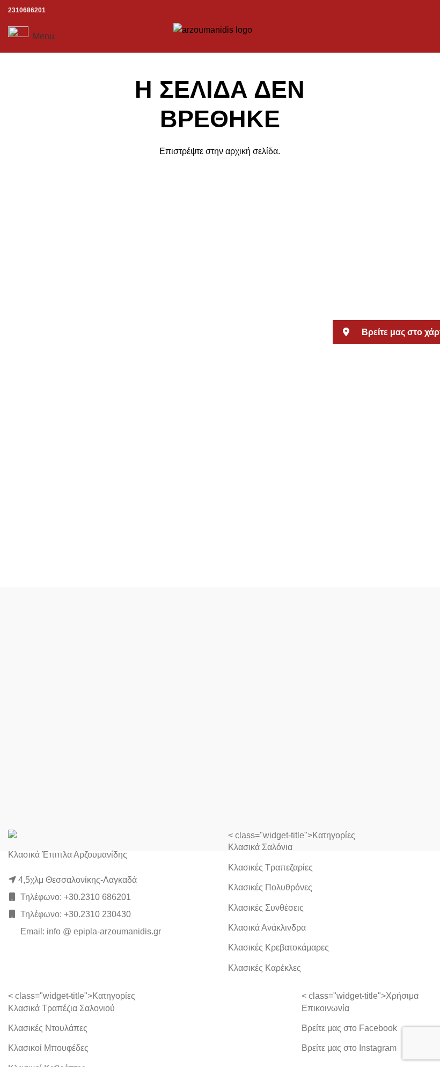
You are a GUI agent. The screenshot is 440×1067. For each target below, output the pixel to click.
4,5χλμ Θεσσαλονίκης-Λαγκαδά (77, 879)
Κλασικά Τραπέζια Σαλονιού (61, 1008)
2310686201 (27, 10)
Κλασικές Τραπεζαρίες (270, 867)
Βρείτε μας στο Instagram (349, 1048)
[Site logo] (220, 35)
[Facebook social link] (398, 36)
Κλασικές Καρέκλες (264, 967)
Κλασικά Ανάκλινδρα (267, 927)
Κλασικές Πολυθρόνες (270, 887)
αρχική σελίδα (251, 151)
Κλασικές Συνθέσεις (266, 907)
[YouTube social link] (425, 36)
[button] (386, 332)
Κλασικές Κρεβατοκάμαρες (278, 947)
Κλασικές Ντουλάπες (47, 1028)
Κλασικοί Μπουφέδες (48, 1048)
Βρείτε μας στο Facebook (349, 1028)
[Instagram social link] (411, 36)
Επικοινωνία (325, 1008)
